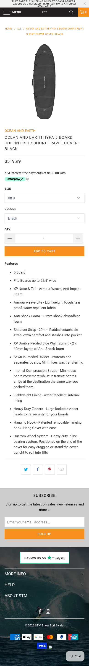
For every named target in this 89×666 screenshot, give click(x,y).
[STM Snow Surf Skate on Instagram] (48, 612)
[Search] (73, 12)
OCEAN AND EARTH (20, 131)
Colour (10, 209)
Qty (7, 229)
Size (8, 188)
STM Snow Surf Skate (49, 625)
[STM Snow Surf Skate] (44, 12)
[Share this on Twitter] (26, 470)
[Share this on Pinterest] (50, 470)
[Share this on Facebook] (38, 470)
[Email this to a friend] (62, 470)
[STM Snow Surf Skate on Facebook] (40, 612)
